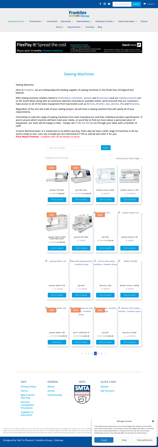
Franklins (29, 89)
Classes (144, 21)
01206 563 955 (82, 122)
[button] (153, 421)
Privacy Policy (28, 386)
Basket (105, 386)
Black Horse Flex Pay (27, 396)
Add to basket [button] (57, 199)
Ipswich (88, 97)
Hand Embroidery (126, 21)
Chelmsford (64, 97)
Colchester (77, 97)
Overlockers (35, 21)
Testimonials (54, 395)
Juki (108, 103)
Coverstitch (52, 21)
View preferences (144, 440)
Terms (24, 390)
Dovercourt (103, 97)
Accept (104, 440)
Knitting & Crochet (104, 21)
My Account (107, 390)
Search (136, 4)
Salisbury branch (128, 97)
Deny (124, 440)
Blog (100, 27)
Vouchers (90, 27)
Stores (59, 27)
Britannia (134, 103)
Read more (57, 342)
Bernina (91, 103)
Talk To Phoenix (25, 440)
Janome (115, 103)
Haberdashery (83, 21)
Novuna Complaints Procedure (27, 405)
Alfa (122, 103)
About (50, 386)
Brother (100, 103)
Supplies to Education (27, 413)
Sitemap (59, 440)
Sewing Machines (16, 21)
